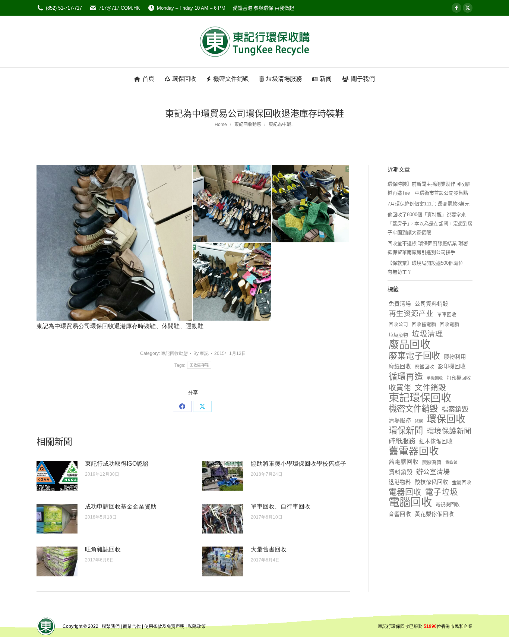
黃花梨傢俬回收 (434, 514)
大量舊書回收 (269, 549)
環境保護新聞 (449, 431)
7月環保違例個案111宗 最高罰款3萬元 (429, 204)
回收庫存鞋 (199, 365)
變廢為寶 (432, 462)
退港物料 (400, 482)
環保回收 (446, 419)
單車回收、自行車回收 (280, 506)
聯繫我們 (111, 626)
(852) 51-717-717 (64, 8)
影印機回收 (452, 366)
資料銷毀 (400, 472)
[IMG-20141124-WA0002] (311, 204)
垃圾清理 (427, 334)
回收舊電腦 (424, 324)
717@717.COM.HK (119, 8)
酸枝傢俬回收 (431, 482)
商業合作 (132, 626)
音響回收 (400, 514)
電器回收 (405, 492)
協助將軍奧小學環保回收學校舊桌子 (298, 463)
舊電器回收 (414, 451)
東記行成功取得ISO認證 (117, 463)
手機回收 (435, 378)
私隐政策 (197, 626)
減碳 (419, 421)
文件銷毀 (430, 387)
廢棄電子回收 (414, 355)
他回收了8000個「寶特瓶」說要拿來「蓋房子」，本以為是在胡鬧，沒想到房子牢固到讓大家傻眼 (430, 223)
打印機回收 (459, 378)
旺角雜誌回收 (103, 549)
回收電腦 (449, 324)
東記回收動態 (174, 353)
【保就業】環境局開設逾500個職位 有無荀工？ (428, 267)
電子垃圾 (441, 492)
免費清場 (400, 304)
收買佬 (400, 388)
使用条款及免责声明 (164, 626)
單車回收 (446, 314)
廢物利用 (455, 357)
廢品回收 (409, 344)
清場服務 (400, 421)
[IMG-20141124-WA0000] (115, 243)
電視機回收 (448, 504)
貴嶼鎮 (451, 462)
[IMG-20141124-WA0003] (232, 282)
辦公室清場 (433, 472)
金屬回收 (461, 482)
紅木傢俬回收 (436, 441)
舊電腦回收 (403, 462)
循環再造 (406, 376)
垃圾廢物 (398, 335)
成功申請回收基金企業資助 (121, 506)
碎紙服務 (402, 441)
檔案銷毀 (455, 409)
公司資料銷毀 (431, 304)
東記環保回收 (420, 397)
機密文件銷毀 (413, 409)
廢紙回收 (400, 366)
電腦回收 (410, 502)
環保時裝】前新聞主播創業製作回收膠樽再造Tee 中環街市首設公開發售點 (429, 188)
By (201, 353)
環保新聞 (406, 430)
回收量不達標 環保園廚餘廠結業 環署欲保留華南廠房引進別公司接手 (428, 247)
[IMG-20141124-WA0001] (232, 204)
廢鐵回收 (424, 366)
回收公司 (398, 324)
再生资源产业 (411, 313)
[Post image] (57, 476)
